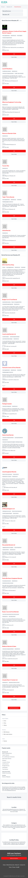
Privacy (13, 867)
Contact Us (22, 864)
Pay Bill (17, 867)
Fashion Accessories (6, 773)
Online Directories (10, 864)
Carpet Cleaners (5, 755)
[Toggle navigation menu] (26, 2)
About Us (17, 864)
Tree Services (5, 769)
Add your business (14, 858)
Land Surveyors (5, 763)
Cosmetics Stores (6, 762)
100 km (5, 725)
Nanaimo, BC (9, 6)
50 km (5, 723)
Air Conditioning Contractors (8, 756)
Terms (10, 867)
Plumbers (4, 760)
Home (4, 864)
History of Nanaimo (6, 776)
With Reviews (7, 732)
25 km (5, 720)
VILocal (2, 6)
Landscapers (5, 767)
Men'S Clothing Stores (7, 753)
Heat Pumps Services (6, 758)
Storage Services (5, 765)
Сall (14, 54)
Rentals (5, 741)
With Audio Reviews (8, 734)
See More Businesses (14, 708)
